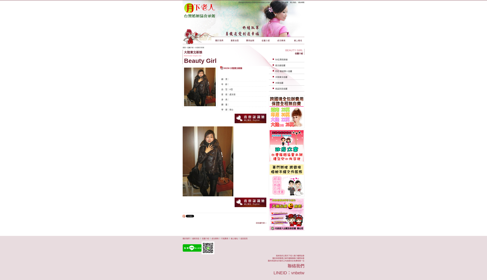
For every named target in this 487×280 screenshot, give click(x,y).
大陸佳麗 (279, 83)
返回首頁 (244, 239)
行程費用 (224, 239)
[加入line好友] (243, 248)
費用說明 (250, 40)
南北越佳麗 (280, 65)
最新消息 (234, 40)
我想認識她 (250, 118)
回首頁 (277, 2)
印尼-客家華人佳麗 (283, 71)
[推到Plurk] (184, 216)
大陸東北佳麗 (281, 77)
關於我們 (219, 40)
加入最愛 (285, 2)
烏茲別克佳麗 (281, 89)
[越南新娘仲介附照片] (200, 10)
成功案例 (281, 40)
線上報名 (293, 2)
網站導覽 (301, 2)
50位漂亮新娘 (281, 60)
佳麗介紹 (265, 40)
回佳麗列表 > (261, 223)
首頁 (184, 48)
